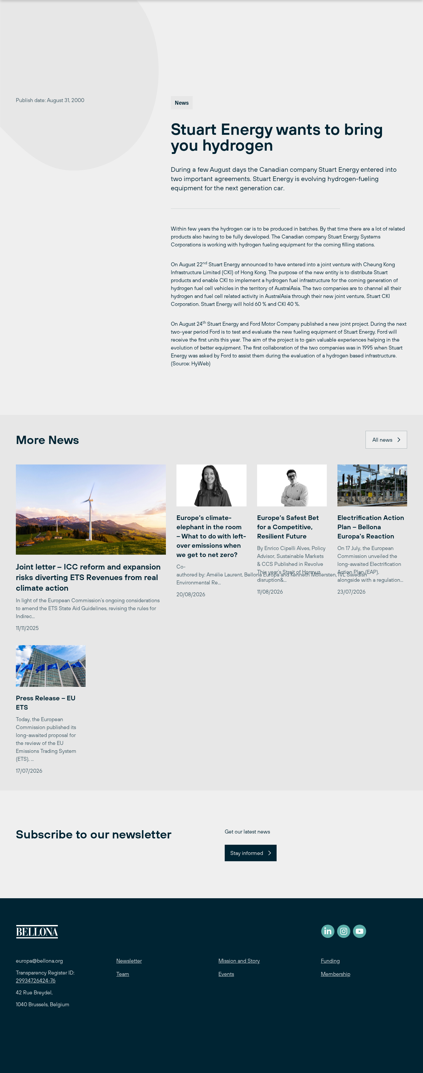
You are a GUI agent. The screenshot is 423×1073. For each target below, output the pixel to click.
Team (122, 974)
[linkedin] (327, 931)
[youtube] (359, 931)
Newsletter (129, 961)
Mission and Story (239, 961)
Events (226, 974)
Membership (335, 974)
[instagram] (343, 931)
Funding (330, 961)
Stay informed (246, 853)
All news (382, 440)
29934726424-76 (36, 980)
